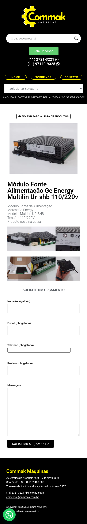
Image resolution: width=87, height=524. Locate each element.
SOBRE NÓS (43, 77)
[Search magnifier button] (76, 38)
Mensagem (14, 385)
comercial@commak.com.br (22, 497)
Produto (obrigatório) (20, 363)
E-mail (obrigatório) (19, 323)
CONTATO (71, 77)
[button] (9, 514)
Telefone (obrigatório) (20, 345)
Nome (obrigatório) (18, 301)
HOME (15, 77)
